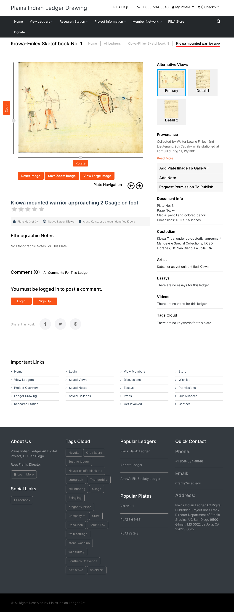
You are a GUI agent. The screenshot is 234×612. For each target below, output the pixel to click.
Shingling (75, 497)
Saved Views (78, 379)
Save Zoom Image (62, 176)
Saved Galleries (80, 396)
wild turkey (76, 552)
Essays (129, 387)
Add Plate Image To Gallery (182, 168)
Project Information (109, 21)
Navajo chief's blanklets (85, 470)
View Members (134, 371)
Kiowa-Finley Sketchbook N (148, 43)
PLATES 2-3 (129, 533)
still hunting (77, 489)
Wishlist (184, 379)
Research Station (72, 21)
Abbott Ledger (131, 465)
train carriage (78, 534)
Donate (19, 32)
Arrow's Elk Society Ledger (140, 478)
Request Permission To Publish (186, 187)
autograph (76, 479)
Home (18, 21)
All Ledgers (112, 43)
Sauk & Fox (97, 525)
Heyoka (74, 452)
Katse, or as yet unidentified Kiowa (183, 266)
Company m (77, 516)
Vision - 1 (127, 506)
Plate (28, 221)
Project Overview (26, 387)
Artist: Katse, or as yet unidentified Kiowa (109, 221)
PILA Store (176, 21)
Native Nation (61, 221)
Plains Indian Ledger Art (67, 603)
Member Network (146, 21)
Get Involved (133, 404)
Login (21, 301)
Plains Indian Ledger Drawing (49, 8)
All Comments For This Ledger (66, 272)
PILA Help (120, 7)
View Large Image (97, 176)
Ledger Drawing (25, 396)
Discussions (132, 379)
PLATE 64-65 (130, 519)
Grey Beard (94, 452)
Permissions (187, 387)
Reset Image (30, 176)
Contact (184, 404)
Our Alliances (188, 396)
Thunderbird (99, 479)
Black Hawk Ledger (135, 451)
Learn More (25, 474)
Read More (165, 158)
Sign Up (45, 301)
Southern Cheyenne (83, 561)
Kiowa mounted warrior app (198, 43)
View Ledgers (40, 21)
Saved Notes (78, 387)
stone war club (79, 543)
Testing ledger (79, 461)
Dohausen (76, 525)
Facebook (22, 500)
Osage (96, 489)
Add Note (167, 178)
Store (182, 371)
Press (128, 396)
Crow (96, 516)
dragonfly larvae (80, 507)
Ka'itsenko (76, 570)
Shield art (97, 570)
